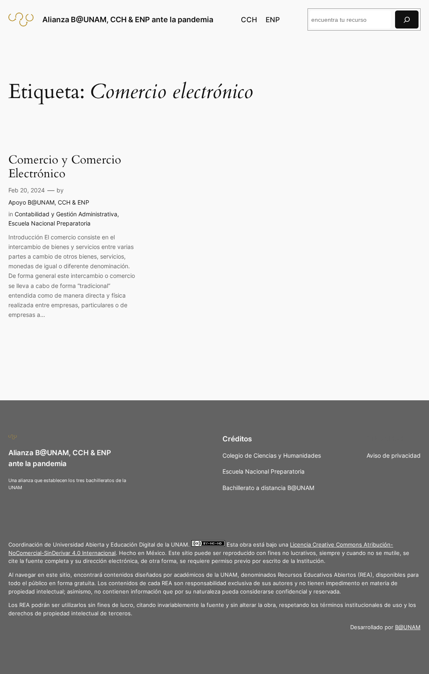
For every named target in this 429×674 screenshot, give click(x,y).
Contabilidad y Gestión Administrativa (66, 214)
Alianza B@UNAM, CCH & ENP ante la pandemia (127, 19)
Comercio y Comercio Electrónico (64, 167)
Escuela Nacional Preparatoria (49, 223)
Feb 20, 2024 (26, 190)
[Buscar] (407, 19)
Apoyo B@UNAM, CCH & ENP (48, 202)
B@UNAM (408, 627)
